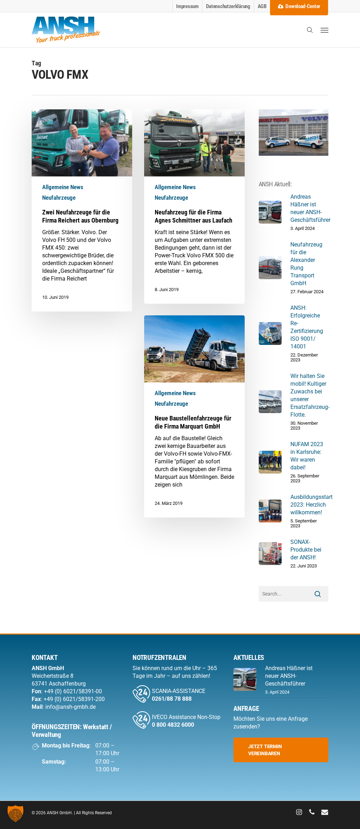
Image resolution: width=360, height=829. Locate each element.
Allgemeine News (62, 187)
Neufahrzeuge (59, 197)
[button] (324, 29)
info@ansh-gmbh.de (70, 706)
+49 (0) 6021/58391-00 (73, 691)
